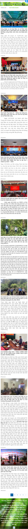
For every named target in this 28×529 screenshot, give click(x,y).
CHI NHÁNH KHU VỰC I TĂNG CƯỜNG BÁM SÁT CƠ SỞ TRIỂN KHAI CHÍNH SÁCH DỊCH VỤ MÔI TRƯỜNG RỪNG (14, 353)
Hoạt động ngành (14, 7)
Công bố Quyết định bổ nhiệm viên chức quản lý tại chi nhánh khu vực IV (14, 199)
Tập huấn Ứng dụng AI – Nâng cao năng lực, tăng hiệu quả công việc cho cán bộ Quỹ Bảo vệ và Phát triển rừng (14, 114)
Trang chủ (3, 7)
